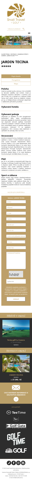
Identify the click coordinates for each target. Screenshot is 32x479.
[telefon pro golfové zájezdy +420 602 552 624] (9, 464)
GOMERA (3, 55)
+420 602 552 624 (13, 476)
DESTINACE (14, 54)
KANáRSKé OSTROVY (23, 54)
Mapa (16, 84)
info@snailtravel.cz (18, 477)
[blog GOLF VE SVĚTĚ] (23, 464)
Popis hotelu (16, 76)
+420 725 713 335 (22, 476)
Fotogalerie (16, 80)
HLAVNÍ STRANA (5, 54)
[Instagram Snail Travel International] (18, 464)
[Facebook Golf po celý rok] (13, 464)
